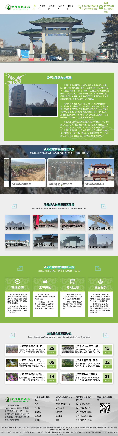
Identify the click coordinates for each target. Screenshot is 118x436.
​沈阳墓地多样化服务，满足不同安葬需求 (32, 360)
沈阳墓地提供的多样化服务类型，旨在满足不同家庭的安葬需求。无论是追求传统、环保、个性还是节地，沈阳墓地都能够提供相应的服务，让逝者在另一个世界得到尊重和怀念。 (32, 365)
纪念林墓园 (60, 408)
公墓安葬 (59, 416)
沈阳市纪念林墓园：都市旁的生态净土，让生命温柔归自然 (87, 346)
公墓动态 (60, 7)
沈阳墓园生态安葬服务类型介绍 (87, 374)
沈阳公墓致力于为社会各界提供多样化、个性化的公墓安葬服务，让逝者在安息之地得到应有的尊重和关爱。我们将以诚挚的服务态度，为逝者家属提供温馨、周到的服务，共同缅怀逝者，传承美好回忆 (32, 379)
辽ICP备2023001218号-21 (71, 428)
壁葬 (57, 420)
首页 (34, 7)
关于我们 (41, 7)
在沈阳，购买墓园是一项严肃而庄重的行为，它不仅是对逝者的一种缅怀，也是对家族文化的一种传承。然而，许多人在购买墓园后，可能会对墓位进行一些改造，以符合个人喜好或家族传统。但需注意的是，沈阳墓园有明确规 (32, 351)
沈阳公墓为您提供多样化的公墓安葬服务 (32, 374)
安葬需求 (59, 412)
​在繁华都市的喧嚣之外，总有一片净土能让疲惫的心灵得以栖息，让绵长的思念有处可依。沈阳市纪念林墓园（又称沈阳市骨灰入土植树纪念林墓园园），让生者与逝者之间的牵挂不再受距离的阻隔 (88, 351)
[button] (58, 61)
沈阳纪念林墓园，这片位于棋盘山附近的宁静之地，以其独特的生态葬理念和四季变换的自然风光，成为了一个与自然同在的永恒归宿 (87, 365)
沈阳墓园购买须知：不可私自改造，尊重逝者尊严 (32, 346)
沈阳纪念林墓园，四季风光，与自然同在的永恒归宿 (87, 360)
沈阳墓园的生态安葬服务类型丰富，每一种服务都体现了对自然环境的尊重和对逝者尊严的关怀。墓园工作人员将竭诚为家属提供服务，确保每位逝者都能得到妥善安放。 (87, 379)
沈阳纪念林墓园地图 (62, 430)
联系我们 (70, 7)
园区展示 (51, 7)
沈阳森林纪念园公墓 (63, 404)
